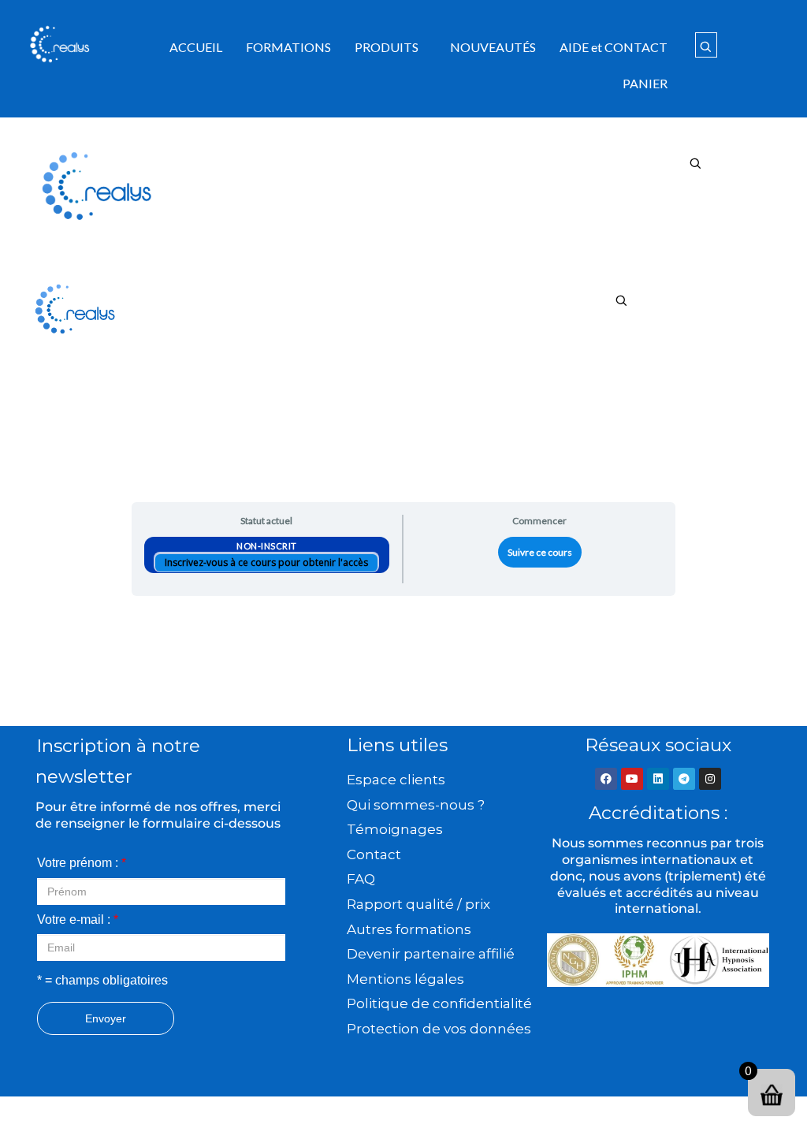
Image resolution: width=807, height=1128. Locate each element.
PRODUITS (386, 46)
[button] (390, 47)
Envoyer (105, 1018)
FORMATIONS (288, 46)
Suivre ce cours (540, 552)
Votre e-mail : (77, 919)
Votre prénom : (81, 862)
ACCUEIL (195, 46)
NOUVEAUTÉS (493, 46)
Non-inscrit (266, 546)
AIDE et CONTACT (614, 46)
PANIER (645, 83)
